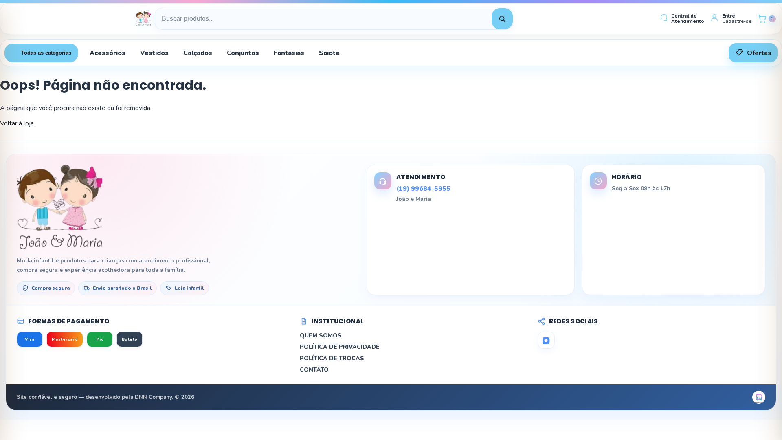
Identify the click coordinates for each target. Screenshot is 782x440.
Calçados (197, 52)
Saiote (329, 52)
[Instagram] (546, 340)
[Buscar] (502, 18)
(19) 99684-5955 (423, 188)
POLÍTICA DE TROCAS (332, 358)
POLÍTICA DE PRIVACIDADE (340, 347)
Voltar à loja (17, 123)
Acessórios (107, 52)
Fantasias (289, 52)
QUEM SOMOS (321, 335)
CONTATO (314, 370)
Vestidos (154, 52)
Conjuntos (243, 52)
